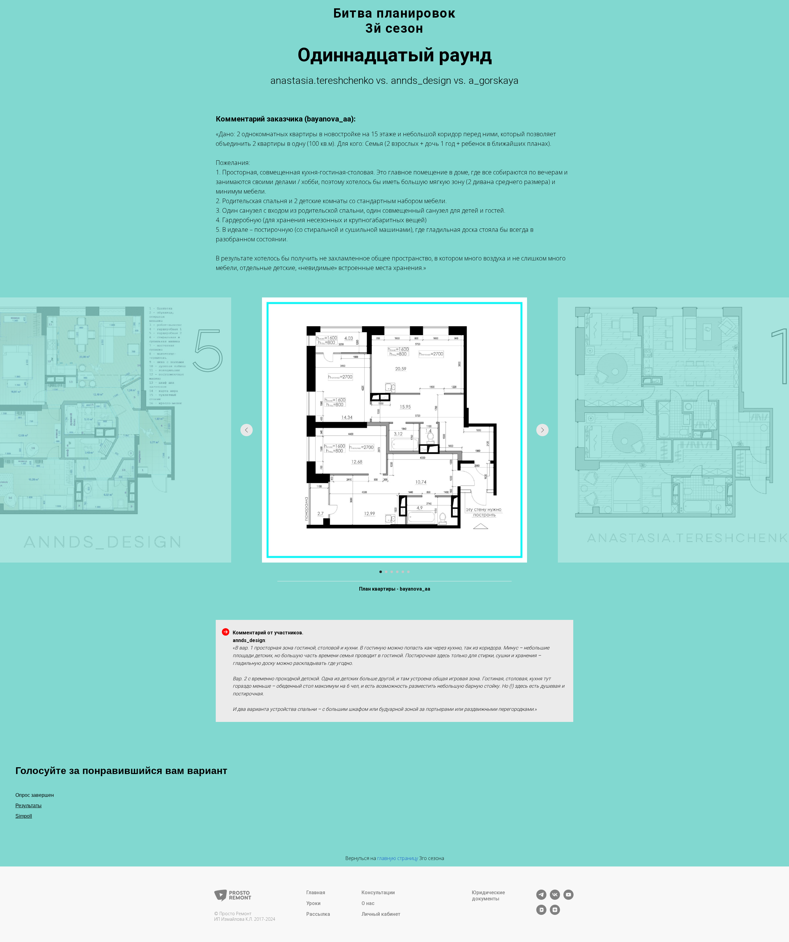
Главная (315, 892)
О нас (368, 903)
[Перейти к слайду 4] (397, 572)
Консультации (378, 892)
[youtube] (568, 898)
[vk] (555, 898)
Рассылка (318, 914)
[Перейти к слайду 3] (391, 572)
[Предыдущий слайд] (246, 430)
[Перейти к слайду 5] (403, 572)
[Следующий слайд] (542, 430)
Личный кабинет (381, 914)
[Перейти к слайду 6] (408, 572)
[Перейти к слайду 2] (386, 572)
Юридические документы (488, 896)
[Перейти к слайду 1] (380, 572)
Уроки (313, 903)
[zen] (555, 913)
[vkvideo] (541, 913)
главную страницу (397, 858)
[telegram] (541, 898)
